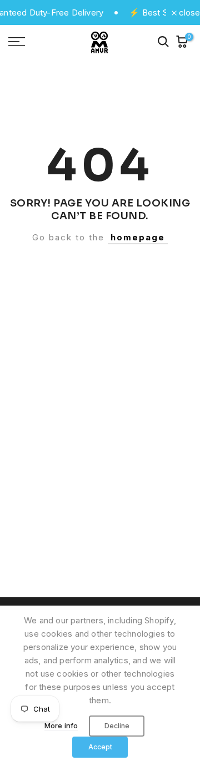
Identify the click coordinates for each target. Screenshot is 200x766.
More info (61, 725)
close (188, 12)
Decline (116, 726)
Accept (100, 747)
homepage (138, 237)
